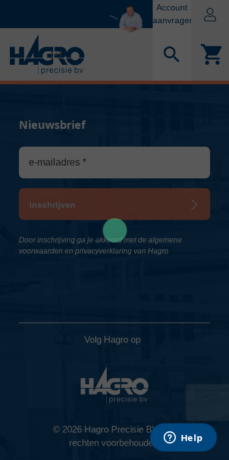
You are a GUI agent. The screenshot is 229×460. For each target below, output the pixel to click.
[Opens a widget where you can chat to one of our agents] (183, 438)
